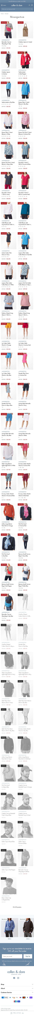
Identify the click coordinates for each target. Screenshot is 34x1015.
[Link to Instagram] (18, 978)
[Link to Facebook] (14, 978)
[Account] (29, 5)
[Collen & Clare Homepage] (17, 5)
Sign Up (28, 956)
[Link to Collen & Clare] (16, 972)
